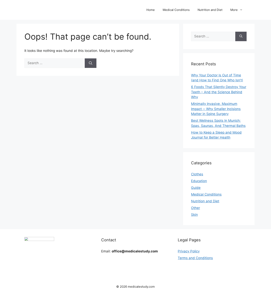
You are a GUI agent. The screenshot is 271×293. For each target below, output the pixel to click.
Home (150, 10)
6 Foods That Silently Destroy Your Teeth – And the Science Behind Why (218, 92)
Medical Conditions (176, 10)
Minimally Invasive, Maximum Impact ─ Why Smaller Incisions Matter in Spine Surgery (216, 109)
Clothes (197, 174)
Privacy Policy (189, 251)
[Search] (90, 63)
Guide (196, 188)
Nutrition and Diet (210, 10)
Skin (194, 215)
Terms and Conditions (195, 258)
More (234, 10)
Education (199, 181)
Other (195, 208)
